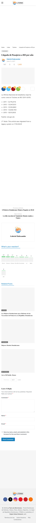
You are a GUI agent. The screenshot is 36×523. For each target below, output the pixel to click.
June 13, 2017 (11, 61)
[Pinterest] (26, 499)
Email (3, 424)
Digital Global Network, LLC (18, 514)
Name (3, 415)
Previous (6, 380)
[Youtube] (20, 499)
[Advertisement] (18, 26)
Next (13, 380)
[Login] (33, 2)
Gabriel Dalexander (13, 59)
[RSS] (31, 499)
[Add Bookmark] (33, 88)
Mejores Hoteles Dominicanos (10, 345)
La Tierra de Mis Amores (14, 508)
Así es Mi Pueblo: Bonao (8, 375)
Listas (4, 310)
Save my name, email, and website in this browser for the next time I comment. (16, 433)
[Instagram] (15, 499)
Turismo (4, 51)
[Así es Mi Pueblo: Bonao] (18, 361)
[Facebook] (5, 499)
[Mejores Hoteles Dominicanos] (18, 331)
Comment (5, 397)
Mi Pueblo (5, 372)
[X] (10, 499)
